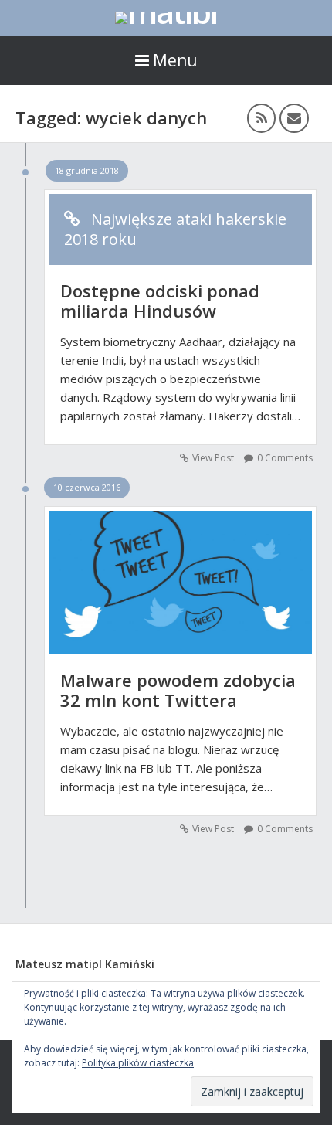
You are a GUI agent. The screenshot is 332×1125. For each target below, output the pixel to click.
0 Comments (285, 457)
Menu (175, 60)
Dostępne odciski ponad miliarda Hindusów (159, 300)
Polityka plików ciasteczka (138, 1062)
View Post (213, 457)
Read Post (180, 574)
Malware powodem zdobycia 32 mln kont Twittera (178, 690)
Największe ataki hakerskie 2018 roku (175, 229)
